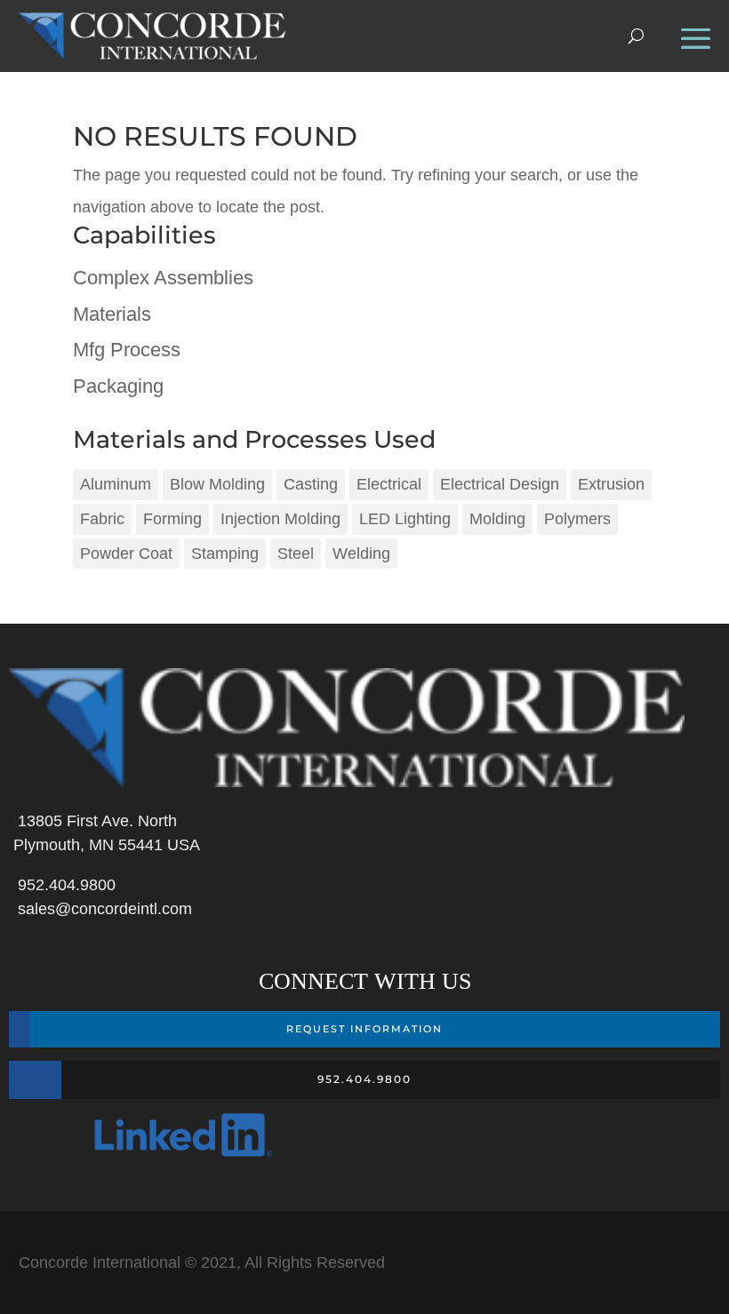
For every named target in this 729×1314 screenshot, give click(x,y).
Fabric (102, 519)
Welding (361, 553)
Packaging (118, 386)
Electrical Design (499, 484)
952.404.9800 (62, 885)
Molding (497, 519)
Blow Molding (217, 484)
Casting (311, 484)
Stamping (225, 553)
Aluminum (115, 484)
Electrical (388, 484)
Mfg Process (126, 349)
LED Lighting (405, 519)
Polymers (577, 519)
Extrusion (611, 484)
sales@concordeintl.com (100, 909)
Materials (112, 314)
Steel (295, 553)
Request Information (364, 1029)
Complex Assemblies (163, 278)
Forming (172, 519)
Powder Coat (126, 553)
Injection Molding (280, 519)
